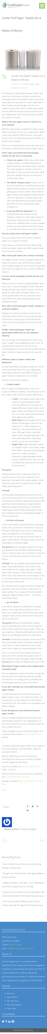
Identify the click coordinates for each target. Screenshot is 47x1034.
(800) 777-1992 (15, 944)
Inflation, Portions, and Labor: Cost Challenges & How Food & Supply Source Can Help (23, 884)
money (6, 807)
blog (37, 84)
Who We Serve (12, 1001)
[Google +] (38, 806)
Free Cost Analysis (14, 1004)
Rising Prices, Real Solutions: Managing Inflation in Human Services (23, 875)
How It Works (12, 997)
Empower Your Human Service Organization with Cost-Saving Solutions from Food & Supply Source (23, 894)
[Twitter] (33, 806)
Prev (5, 840)
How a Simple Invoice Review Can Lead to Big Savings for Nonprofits (21, 866)
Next (42, 840)
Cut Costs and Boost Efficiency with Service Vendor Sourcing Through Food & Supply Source (22, 903)
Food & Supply (29, 84)
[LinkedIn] (28, 810)
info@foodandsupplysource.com (20, 948)
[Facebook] (27, 806)
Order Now (11, 1008)
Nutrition (14, 88)
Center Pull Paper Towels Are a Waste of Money (28, 77)
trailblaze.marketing (26, 1030)
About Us (10, 993)
